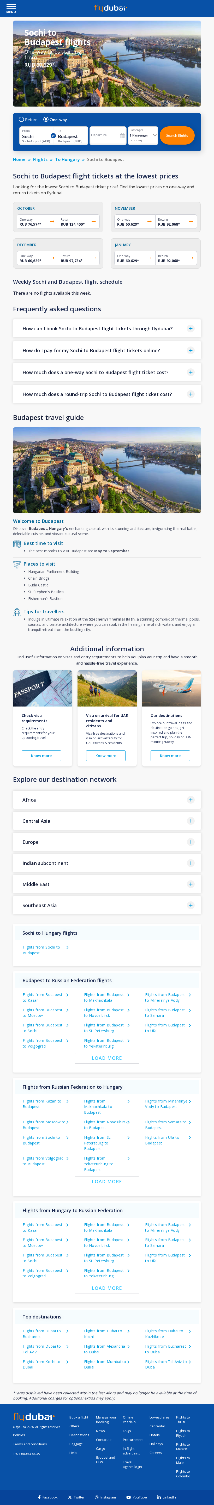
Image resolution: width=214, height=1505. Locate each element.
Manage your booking (106, 1419)
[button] (107, 328)
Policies (19, 1435)
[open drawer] (11, 7)
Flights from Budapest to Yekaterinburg (104, 1273)
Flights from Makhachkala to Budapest (98, 1107)
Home (19, 159)
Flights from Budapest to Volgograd (42, 1273)
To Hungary (67, 159)
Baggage (76, 1444)
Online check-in (129, 1419)
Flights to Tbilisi (183, 1419)
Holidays (156, 1444)
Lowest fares (160, 1417)
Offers (74, 1426)
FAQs (127, 1431)
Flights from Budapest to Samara (165, 1012)
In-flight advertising (131, 1451)
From (26, 130)
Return (31, 119)
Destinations (79, 1435)
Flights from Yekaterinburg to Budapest (99, 1164)
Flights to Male (183, 1460)
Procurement (133, 1440)
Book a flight (78, 1417)
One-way (58, 119)
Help (73, 1453)
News (100, 1431)
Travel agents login (132, 1464)
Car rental (157, 1426)
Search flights (177, 135)
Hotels (155, 1435)
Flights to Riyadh (183, 1433)
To (59, 130)
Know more (41, 755)
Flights (40, 159)
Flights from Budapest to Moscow (42, 1012)
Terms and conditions (30, 1444)
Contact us (104, 1440)
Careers (156, 1453)
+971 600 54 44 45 (26, 1454)
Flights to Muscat (183, 1446)
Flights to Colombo (183, 1473)
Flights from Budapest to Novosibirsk (104, 1012)
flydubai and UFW (105, 1459)
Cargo (100, 1448)
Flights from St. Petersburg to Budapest (97, 1143)
